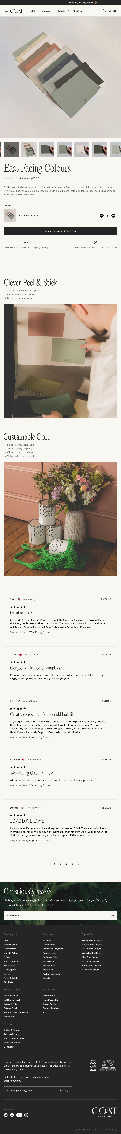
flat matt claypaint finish (16, 1012)
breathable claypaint (53, 948)
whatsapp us (10, 969)
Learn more (13, 915)
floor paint (9, 1016)
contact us (9, 1046)
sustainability (10, 948)
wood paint (48, 961)
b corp (7, 957)
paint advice (49, 995)
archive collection (51, 973)
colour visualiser (51, 1008)
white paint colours (91, 953)
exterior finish (10, 1008)
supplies (47, 978)
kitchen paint (49, 953)
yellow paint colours (91, 965)
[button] (108, 643)
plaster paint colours (92, 940)
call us (7, 973)
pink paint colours (90, 957)
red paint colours (90, 969)
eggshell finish (11, 1004)
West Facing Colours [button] (39, 632)
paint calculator (50, 999)
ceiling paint (49, 944)
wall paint (47, 940)
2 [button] (54, 864)
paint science (10, 944)
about (7, 940)
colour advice (49, 1004)
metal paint (48, 969)
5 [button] (72, 864)
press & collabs (11, 978)
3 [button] (60, 864)
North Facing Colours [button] (40, 737)
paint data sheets (12, 1042)
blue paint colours (90, 961)
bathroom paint (50, 957)
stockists (8, 982)
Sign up (63, 1090)
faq (44, 1012)
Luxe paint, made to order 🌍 (98, 2)
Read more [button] (77, 732)
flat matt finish (11, 995)
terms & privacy (11, 1034)
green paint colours (91, 948)
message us (9, 965)
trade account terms (14, 1038)
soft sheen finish (12, 999)
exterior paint (49, 965)
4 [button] (66, 864)
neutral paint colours (92, 944)
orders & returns (12, 1030)
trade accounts (11, 961)
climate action (11, 953)
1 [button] (48, 864)
